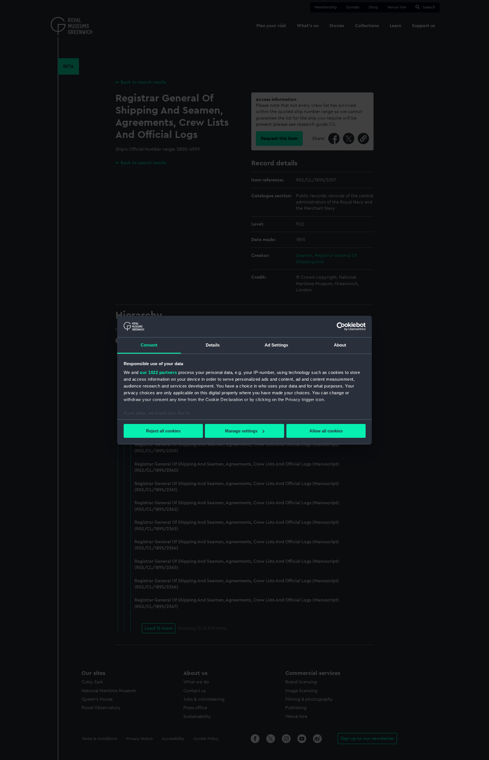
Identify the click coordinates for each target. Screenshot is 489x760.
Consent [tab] (149, 345)
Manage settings (241, 430)
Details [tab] (213, 345)
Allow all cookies (326, 430)
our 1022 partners (158, 372)
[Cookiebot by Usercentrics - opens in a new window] (341, 326)
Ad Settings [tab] (276, 345)
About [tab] (340, 345)
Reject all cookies (163, 430)
